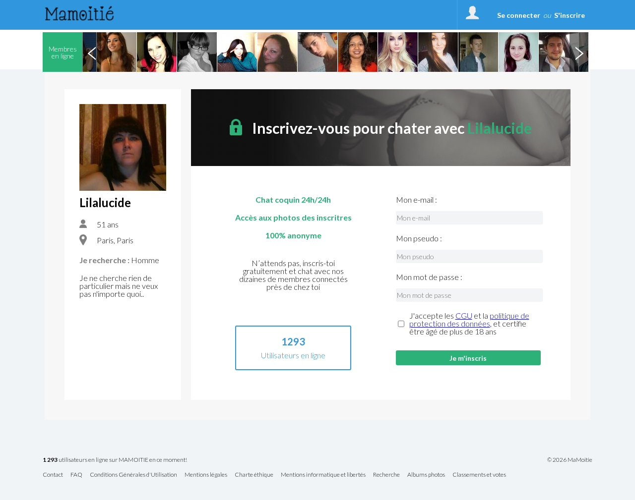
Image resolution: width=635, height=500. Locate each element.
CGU (463, 315)
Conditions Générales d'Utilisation (133, 475)
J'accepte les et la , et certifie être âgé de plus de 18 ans (469, 323)
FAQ (76, 475)
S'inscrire (569, 15)
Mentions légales (206, 475)
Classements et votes (479, 475)
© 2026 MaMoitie (569, 460)
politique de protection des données (469, 319)
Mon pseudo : (419, 238)
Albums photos (426, 475)
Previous (91, 52)
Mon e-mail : (416, 200)
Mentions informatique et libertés (323, 475)
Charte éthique (254, 475)
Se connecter (518, 15)
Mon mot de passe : (429, 277)
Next (579, 52)
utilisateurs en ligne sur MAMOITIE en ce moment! (115, 460)
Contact (53, 475)
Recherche (386, 475)
